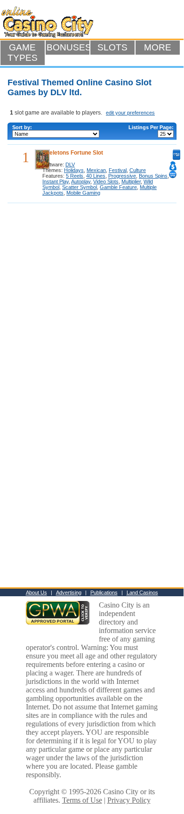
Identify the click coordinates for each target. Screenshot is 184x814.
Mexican (96, 170)
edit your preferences (130, 112)
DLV (70, 164)
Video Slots (106, 181)
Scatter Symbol (79, 187)
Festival (118, 170)
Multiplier (131, 181)
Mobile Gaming (83, 193)
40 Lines (95, 176)
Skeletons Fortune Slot (72, 152)
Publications (104, 592)
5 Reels (74, 176)
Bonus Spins (153, 176)
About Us (36, 592)
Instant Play (55, 181)
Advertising (68, 592)
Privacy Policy (129, 800)
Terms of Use (82, 800)
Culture (137, 170)
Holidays (74, 170)
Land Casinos (142, 592)
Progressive (122, 176)
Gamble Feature (118, 187)
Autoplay (80, 181)
